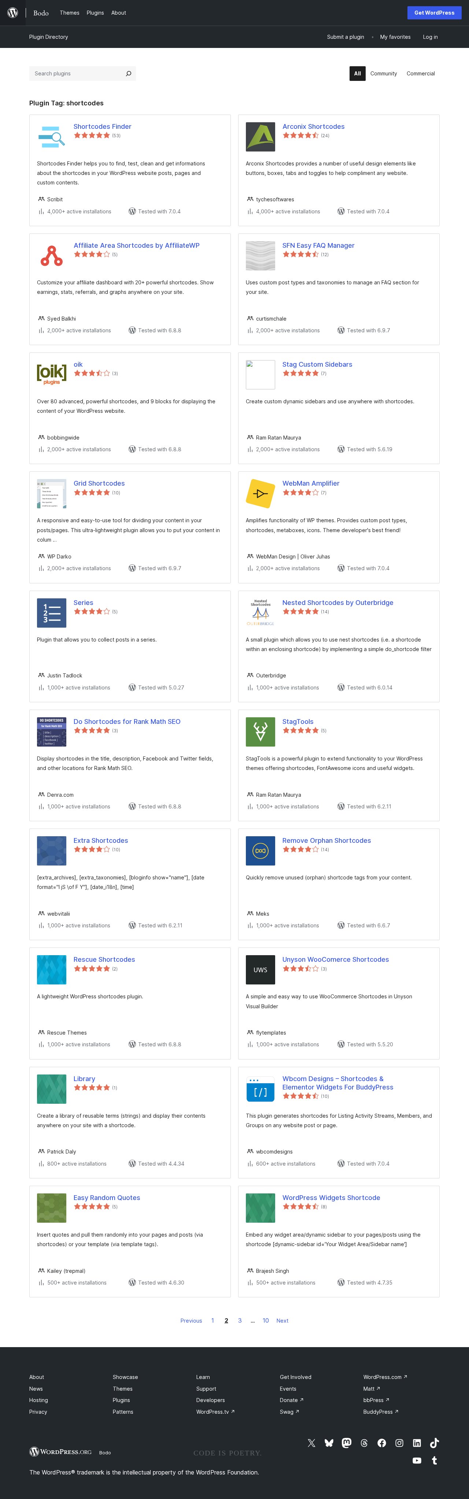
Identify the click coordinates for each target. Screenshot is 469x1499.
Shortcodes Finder (103, 126)
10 (266, 1320)
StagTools (298, 721)
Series (83, 602)
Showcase (125, 1377)
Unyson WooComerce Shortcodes (335, 959)
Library (84, 1079)
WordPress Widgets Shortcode (331, 1197)
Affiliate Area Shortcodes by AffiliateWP (137, 245)
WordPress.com (385, 1377)
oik (78, 364)
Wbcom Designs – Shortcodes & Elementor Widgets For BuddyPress (338, 1083)
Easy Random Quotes (107, 1197)
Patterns (123, 1412)
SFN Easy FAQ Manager (318, 245)
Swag (290, 1412)
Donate (292, 1400)
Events (288, 1389)
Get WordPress (434, 13)
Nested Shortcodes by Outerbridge (338, 602)
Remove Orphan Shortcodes (326, 840)
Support (206, 1389)
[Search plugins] (128, 73)
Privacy (38, 1412)
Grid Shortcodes (99, 483)
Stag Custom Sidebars (317, 364)
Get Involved (295, 1377)
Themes (123, 1389)
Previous (191, 1320)
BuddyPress (381, 1412)
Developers (210, 1400)
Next (282, 1320)
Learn (203, 1377)
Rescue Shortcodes (104, 959)
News (36, 1389)
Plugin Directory (48, 37)
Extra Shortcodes (101, 840)
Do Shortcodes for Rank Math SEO (127, 721)
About (36, 1377)
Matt (372, 1389)
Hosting (38, 1400)
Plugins (121, 1400)
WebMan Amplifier (311, 483)
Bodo (105, 1452)
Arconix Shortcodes (313, 126)
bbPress (376, 1400)
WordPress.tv (215, 1412)
